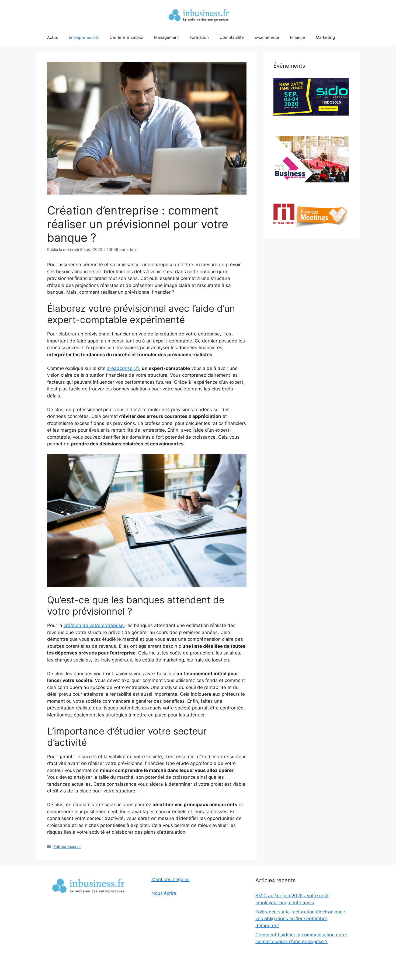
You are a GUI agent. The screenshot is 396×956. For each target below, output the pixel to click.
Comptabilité (232, 37)
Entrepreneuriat (84, 37)
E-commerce (267, 37)
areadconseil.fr (123, 368)
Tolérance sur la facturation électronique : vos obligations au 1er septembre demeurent (300, 918)
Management (166, 37)
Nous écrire (163, 893)
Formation (199, 37)
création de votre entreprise (94, 625)
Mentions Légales (170, 879)
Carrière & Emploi (126, 37)
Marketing (325, 37)
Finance (297, 37)
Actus (52, 37)
